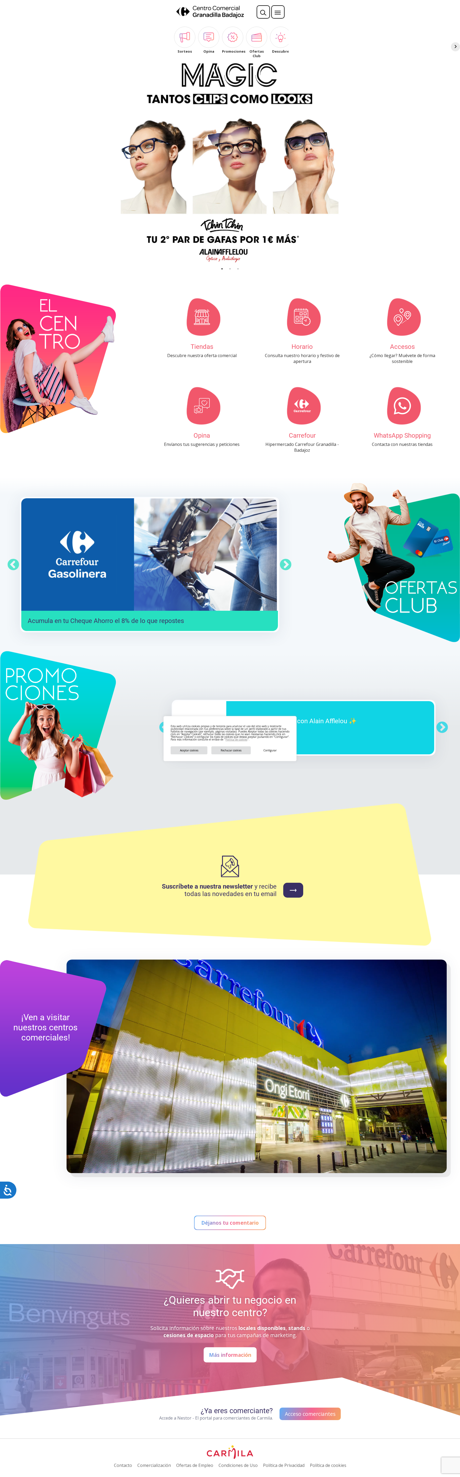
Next (285, 565)
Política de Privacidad (284, 1465)
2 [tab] (230, 268)
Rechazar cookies (231, 750)
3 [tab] (238, 268)
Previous (13, 565)
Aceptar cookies (189, 750)
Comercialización (154, 1465)
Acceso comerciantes (310, 1413)
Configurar (270, 750)
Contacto (123, 1465)
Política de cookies (236, 739)
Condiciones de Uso (238, 1465)
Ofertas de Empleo (194, 1465)
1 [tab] (222, 268)
